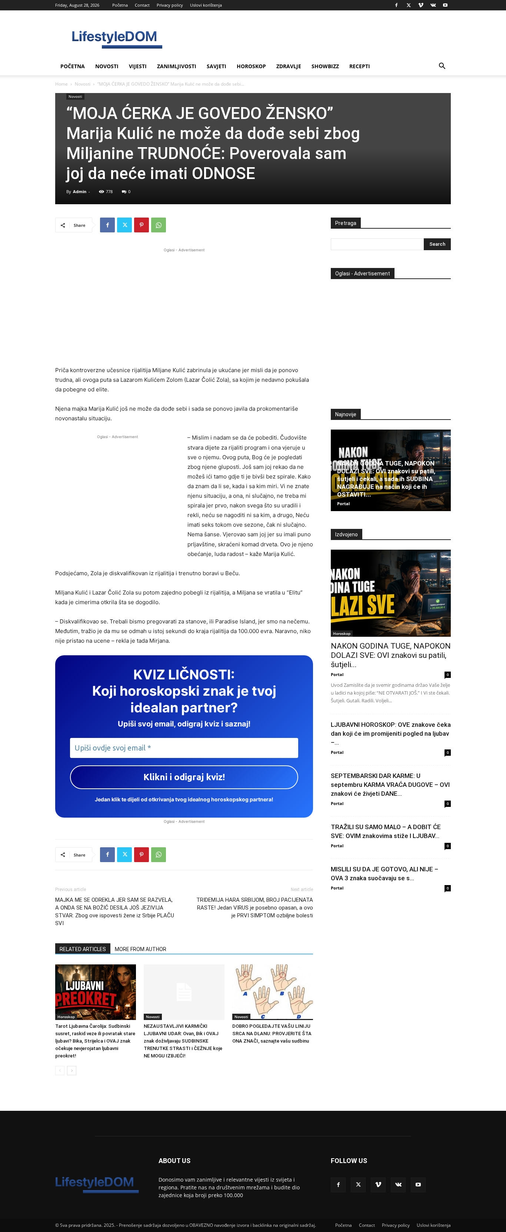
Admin (79, 191)
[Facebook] (396, 5)
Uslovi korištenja (206, 5)
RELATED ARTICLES (83, 949)
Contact (142, 5)
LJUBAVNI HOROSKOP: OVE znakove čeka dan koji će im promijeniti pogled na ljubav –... (391, 733)
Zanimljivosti (176, 66)
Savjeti (216, 66)
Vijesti (138, 66)
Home (61, 84)
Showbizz (325, 66)
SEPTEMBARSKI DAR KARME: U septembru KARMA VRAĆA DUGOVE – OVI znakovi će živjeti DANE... (390, 784)
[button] (442, 66)
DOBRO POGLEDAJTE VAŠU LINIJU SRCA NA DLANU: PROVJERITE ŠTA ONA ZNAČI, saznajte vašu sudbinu (272, 1033)
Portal (343, 503)
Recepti (359, 66)
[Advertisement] (184, 306)
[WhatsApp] (158, 225)
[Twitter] (408, 5)
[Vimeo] (420, 5)
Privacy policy (170, 5)
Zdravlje (288, 66)
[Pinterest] (141, 225)
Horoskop (251, 66)
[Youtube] (445, 5)
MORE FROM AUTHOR (140, 949)
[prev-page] (59, 1070)
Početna (120, 5)
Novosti (107, 66)
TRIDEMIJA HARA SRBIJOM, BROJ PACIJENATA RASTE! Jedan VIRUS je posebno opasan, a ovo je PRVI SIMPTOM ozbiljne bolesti (254, 908)
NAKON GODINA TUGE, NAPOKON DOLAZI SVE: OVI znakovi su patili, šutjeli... (391, 655)
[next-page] (71, 1070)
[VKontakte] (433, 5)
